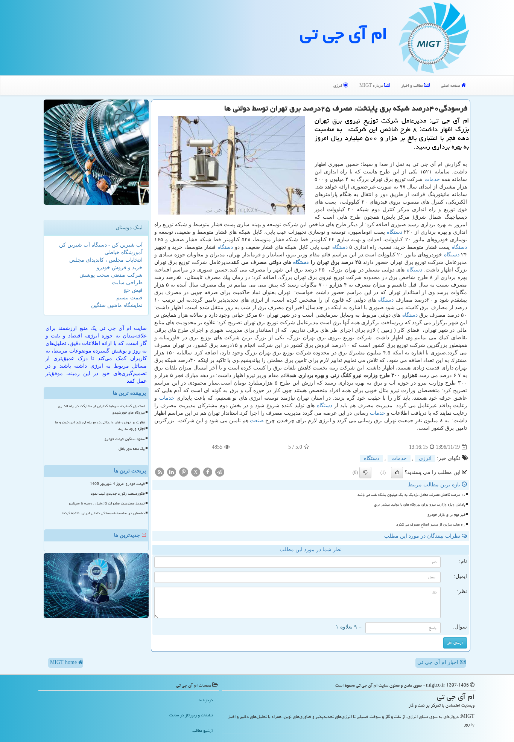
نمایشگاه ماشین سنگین (117, 305)
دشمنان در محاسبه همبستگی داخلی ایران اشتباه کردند (103, 513)
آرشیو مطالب (202, 730)
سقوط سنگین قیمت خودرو (125, 439)
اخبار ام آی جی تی (438, 662)
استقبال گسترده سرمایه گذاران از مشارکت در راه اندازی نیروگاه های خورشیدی (101, 409)
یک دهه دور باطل (132, 448)
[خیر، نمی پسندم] (365, 472)
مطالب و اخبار (412, 85)
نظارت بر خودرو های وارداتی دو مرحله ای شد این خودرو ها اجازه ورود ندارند (100, 425)
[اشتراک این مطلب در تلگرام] (219, 472)
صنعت (257, 420)
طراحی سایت (127, 282)
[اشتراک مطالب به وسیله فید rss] (159, 472)
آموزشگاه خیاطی (124, 252)
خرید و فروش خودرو (120, 267)
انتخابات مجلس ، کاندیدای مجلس (106, 260)
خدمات (432, 179)
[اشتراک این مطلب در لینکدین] (171, 472)
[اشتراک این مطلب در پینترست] (183, 472)
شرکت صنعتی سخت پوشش (111, 275)
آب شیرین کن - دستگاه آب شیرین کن (101, 245)
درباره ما (206, 700)
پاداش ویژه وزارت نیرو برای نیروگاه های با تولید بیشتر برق (419, 504)
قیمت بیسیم (129, 297)
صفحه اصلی (451, 85)
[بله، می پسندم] (397, 472)
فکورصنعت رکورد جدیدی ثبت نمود (118, 493)
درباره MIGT (371, 85)
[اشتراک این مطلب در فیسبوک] (207, 472)
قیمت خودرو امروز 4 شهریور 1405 (117, 484)
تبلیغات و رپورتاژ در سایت (191, 715)
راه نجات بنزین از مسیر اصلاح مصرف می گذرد (430, 524)
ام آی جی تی (343, 33)
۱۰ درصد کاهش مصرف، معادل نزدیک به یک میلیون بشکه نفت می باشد (411, 494)
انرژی (338, 85)
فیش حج (133, 290)
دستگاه (394, 232)
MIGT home (64, 662)
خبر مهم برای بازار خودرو (446, 514)
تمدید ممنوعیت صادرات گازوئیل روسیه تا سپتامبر (106, 503)
